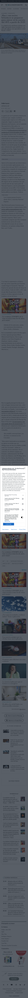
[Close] (25, 468)
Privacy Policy (22, 529)
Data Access (14, 529)
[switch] (22, 499)
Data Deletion (5, 529)
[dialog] (14, 499)
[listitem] (14, 495)
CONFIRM (8, 524)
